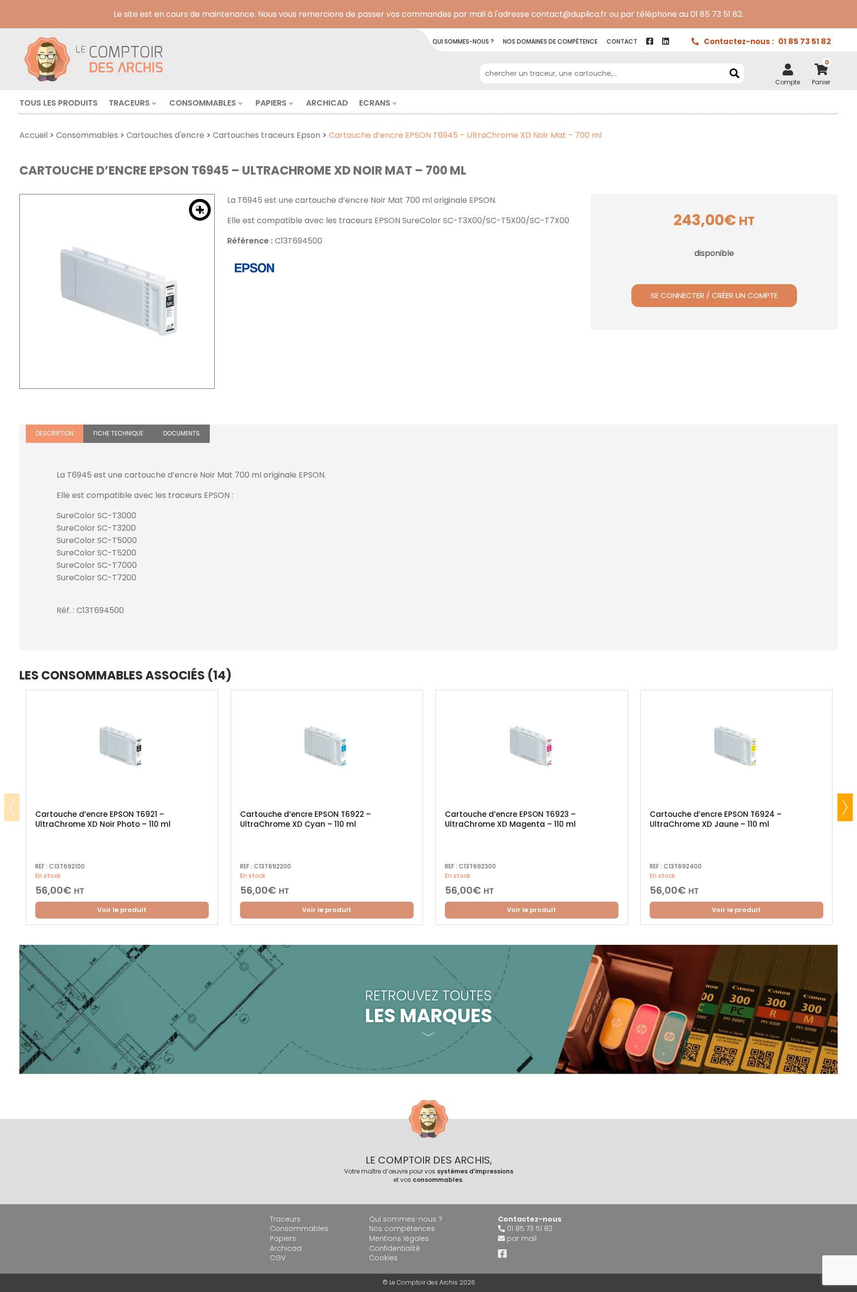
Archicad (327, 103)
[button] (200, 210)
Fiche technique (118, 433)
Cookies (383, 1258)
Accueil (33, 135)
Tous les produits (58, 103)
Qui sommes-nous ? (405, 1219)
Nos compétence (550, 41)
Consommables (202, 103)
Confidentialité (394, 1248)
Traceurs (129, 103)
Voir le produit (121, 910)
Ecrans (374, 103)
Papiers (271, 103)
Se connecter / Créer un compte (714, 295)
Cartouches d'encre (165, 135)
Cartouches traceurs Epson (266, 135)
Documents (181, 433)
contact (622, 41)
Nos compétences (402, 1228)
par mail (522, 1238)
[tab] (54, 434)
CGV (278, 1258)
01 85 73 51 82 (804, 41)
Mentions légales (399, 1238)
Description (54, 433)
